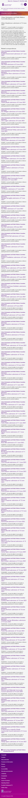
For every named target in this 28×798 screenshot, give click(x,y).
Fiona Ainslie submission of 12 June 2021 (13, 491)
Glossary (3, 778)
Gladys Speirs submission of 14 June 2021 (14, 741)
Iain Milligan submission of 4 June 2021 (13, 111)
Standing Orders (5, 782)
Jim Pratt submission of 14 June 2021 (12, 720)
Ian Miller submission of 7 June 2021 (12, 208)
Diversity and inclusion (7, 771)
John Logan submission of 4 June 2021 (13, 120)
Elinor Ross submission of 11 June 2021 (13, 404)
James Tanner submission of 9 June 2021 (13, 268)
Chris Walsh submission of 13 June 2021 (13, 649)
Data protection (5, 759)
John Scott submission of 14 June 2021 (12, 711)
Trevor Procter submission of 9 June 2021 (13, 297)
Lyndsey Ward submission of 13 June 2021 (14, 600)
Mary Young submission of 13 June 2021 (13, 640)
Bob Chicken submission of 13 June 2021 (13, 561)
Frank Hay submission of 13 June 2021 (13, 631)
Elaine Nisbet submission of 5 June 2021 (13, 93)
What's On (10, 1)
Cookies (3, 757)
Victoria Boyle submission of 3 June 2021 (13, 102)
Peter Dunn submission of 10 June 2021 (13, 365)
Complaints (4, 775)
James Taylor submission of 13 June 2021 (13, 552)
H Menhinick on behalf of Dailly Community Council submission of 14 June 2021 (14, 731)
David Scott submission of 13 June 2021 (13, 521)
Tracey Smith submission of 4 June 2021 (13, 140)
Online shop (4, 787)
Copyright (3, 755)
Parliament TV (16, 1)
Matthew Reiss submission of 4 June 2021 (13, 149)
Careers (3, 766)
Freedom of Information (7, 762)
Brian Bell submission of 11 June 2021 (12, 442)
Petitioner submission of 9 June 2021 (12, 306)
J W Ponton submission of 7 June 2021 (12, 189)
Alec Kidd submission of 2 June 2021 (12, 64)
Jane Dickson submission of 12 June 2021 (13, 471)
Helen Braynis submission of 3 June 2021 (13, 84)
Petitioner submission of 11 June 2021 (12, 385)
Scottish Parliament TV (7, 785)
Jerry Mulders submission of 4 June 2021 (13, 158)
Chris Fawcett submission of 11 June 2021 (13, 462)
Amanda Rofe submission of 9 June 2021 (13, 277)
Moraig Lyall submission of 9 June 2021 (13, 315)
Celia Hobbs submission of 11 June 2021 (13, 423)
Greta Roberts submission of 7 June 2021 (13, 218)
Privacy (3, 764)
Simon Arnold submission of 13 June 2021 (14, 570)
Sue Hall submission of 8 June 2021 (12, 227)
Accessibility (4, 768)
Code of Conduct (5, 780)
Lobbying (3, 773)
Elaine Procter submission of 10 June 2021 (14, 345)
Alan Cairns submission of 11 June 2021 (13, 414)
